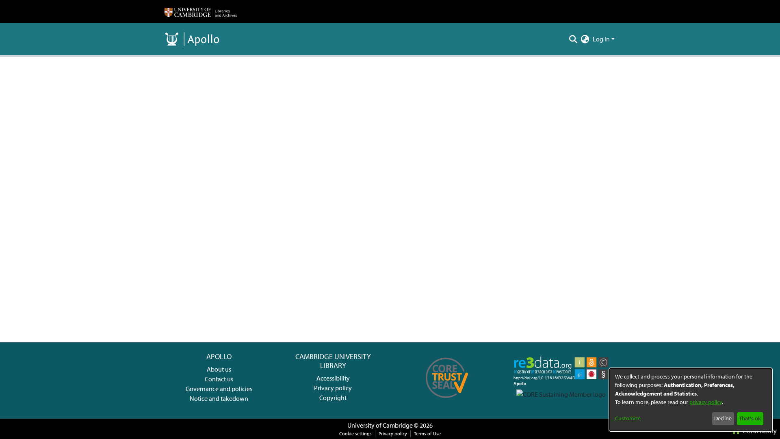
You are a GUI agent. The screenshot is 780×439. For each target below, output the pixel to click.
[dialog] (690, 399)
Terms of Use (427, 433)
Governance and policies (219, 389)
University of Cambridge (380, 425)
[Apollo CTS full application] (447, 401)
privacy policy (705, 402)
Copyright (333, 398)
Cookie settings (355, 433)
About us (219, 369)
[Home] (201, 11)
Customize (628, 418)
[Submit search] (573, 39)
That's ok (750, 418)
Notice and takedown (219, 398)
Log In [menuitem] (601, 39)
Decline (723, 418)
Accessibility (333, 378)
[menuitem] (585, 39)
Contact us (219, 379)
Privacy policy (333, 388)
